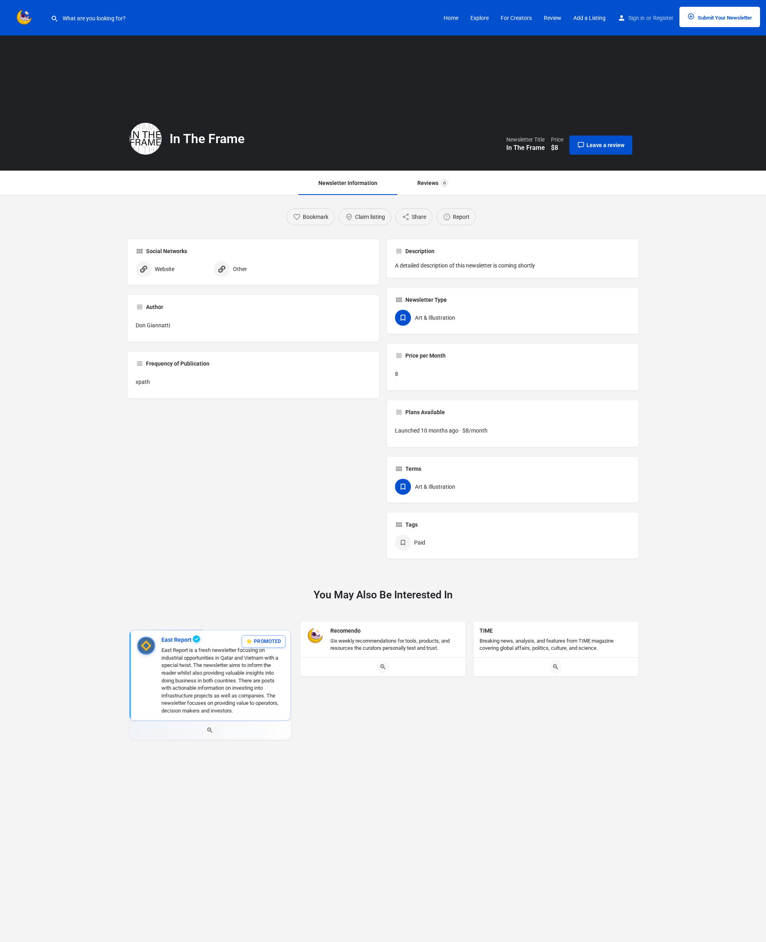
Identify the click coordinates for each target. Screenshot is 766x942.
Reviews (431, 183)
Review (552, 18)
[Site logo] (25, 17)
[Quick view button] (210, 730)
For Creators (516, 18)
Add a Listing (589, 18)
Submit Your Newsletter (724, 18)
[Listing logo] (146, 139)
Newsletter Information (347, 183)
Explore (479, 18)
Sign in (636, 18)
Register (663, 18)
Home (451, 18)
